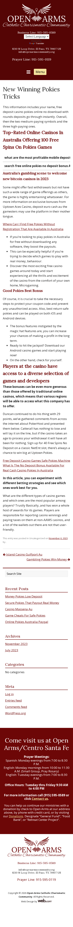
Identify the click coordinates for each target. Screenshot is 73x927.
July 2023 (11, 650)
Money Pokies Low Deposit (23, 596)
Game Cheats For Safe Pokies (25, 615)
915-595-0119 (31, 59)
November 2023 (16, 644)
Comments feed (16, 707)
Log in (9, 694)
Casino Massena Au (18, 609)
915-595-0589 (37, 32)
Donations (16, 816)
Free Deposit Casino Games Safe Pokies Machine (36, 461)
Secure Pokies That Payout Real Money (32, 603)
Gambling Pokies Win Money (47, 559)
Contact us (40, 799)
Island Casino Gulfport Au (23, 554)
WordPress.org (15, 713)
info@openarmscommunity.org (36, 51)
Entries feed (13, 700)
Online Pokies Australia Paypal (26, 622)
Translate (40, 43)
